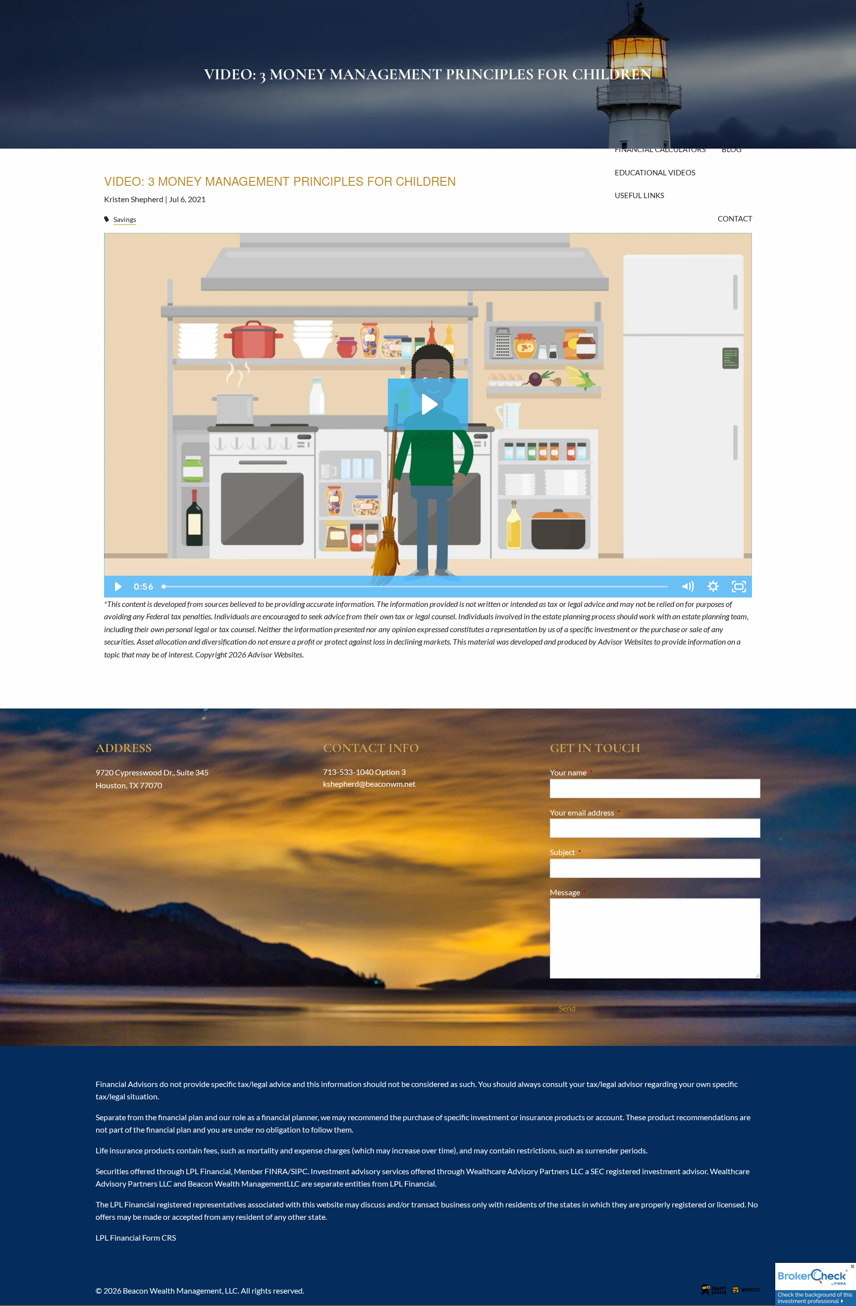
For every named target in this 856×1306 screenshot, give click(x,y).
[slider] (416, 587)
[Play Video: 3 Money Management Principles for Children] (428, 404)
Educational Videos (655, 172)
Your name (604, 772)
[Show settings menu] (713, 587)
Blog (732, 149)
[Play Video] (117, 587)
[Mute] (687, 587)
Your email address (618, 812)
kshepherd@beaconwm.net (369, 783)
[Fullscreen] (739, 587)
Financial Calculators (660, 149)
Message (600, 892)
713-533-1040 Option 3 (364, 771)
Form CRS (159, 1237)
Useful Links (639, 195)
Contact (735, 218)
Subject (598, 852)
